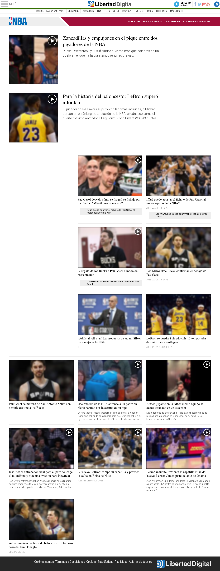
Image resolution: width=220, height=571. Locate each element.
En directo (161, 11)
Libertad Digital (110, 4)
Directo (186, 4)
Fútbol (39, 11)
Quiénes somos (44, 562)
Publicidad (121, 562)
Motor (116, 11)
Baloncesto (88, 11)
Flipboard (204, 4)
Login (217, 4)
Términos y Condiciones (70, 562)
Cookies (91, 562)
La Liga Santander (55, 11)
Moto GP (140, 11)
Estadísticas (105, 562)
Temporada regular (143, 21)
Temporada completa (187, 21)
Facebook (195, 4)
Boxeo (150, 11)
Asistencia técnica (140, 562)
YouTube (208, 4)
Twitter (199, 4)
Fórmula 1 (127, 11)
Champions (73, 11)
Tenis (107, 11)
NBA (99, 11)
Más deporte (177, 11)
